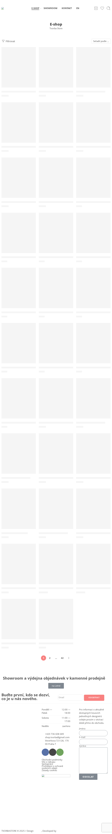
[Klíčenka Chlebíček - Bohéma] (56, 70)
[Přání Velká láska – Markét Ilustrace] (18, 401)
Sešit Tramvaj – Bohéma (53, 533)
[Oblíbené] (31, 51)
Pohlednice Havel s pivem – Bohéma (23, 257)
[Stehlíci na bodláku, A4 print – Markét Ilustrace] (93, 512)
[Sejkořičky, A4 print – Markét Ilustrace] (56, 401)
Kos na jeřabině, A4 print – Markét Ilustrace (27, 146)
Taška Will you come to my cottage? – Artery (28, 643)
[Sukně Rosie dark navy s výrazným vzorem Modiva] (93, 567)
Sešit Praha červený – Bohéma (57, 478)
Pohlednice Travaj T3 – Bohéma (20, 367)
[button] (16, 50)
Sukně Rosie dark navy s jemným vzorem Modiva (69, 588)
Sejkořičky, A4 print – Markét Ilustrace (62, 422)
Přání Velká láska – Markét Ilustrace (23, 422)
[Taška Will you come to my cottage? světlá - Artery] (56, 622)
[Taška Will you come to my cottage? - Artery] (18, 622)
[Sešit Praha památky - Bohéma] (93, 456)
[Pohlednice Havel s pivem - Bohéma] (18, 236)
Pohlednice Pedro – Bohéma (18, 312)
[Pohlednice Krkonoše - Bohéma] (93, 236)
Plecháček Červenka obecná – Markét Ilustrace (67, 202)
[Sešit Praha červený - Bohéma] (56, 456)
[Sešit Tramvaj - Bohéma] (56, 512)
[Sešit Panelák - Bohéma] (18, 456)
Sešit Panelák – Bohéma (15, 478)
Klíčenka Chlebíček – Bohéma (57, 91)
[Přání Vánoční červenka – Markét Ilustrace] (93, 346)
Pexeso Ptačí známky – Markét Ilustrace (25, 202)
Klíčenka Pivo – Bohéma (90, 91)
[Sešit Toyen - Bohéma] (18, 512)
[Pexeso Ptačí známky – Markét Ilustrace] (18, 181)
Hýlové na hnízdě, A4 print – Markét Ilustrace (29, 91)
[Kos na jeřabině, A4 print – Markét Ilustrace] (18, 125)
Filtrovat (10, 41)
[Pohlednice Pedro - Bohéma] (18, 291)
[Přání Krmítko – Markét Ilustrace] (56, 346)
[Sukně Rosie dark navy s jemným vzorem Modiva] (56, 567)
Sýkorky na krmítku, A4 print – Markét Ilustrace (30, 588)
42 (62, 658)
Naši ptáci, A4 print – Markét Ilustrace (62, 146)
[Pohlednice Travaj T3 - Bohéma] (18, 346)
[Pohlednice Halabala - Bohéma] (93, 181)
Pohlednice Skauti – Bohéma (93, 312)
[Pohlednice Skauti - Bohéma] (93, 291)
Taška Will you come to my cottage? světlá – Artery (70, 643)
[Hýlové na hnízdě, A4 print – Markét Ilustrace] (18, 70)
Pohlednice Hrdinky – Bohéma (57, 257)
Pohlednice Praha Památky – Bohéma (62, 312)
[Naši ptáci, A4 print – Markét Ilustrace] (56, 125)
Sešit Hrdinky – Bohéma (90, 422)
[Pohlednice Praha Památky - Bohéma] (56, 291)
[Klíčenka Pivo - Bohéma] (93, 70)
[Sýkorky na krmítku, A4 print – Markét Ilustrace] (18, 567)
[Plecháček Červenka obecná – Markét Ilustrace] (56, 181)
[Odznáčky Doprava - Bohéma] (93, 125)
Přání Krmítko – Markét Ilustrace (59, 367)
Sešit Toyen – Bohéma (14, 533)
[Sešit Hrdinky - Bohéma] (93, 401)
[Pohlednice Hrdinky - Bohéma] (56, 236)
